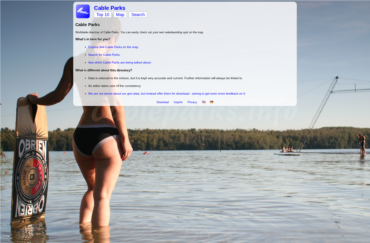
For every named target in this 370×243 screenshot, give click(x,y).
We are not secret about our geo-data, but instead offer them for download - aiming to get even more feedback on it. (167, 93)
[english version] (204, 102)
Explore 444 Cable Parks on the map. (113, 47)
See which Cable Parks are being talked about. (120, 62)
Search (138, 14)
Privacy (193, 102)
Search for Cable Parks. (104, 54)
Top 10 (102, 14)
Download (163, 102)
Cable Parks (109, 8)
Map (120, 14)
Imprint (178, 102)
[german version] (211, 102)
